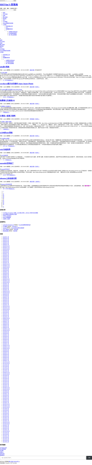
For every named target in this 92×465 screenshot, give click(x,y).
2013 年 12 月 (6, 404)
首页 (4, 12)
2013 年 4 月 (6, 416)
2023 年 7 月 (6, 283)
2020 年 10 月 (6, 318)
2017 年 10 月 (6, 363)
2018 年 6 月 (6, 354)
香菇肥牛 (2, 455)
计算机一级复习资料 (8, 116)
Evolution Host (3, 447)
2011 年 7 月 (6, 435)
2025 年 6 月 (6, 255)
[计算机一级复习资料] (6, 121)
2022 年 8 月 (6, 295)
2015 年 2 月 (6, 384)
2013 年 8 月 (6, 410)
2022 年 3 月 (6, 303)
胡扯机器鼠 (6, 230)
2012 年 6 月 (6, 426)
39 (3, 196)
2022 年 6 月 (6, 298)
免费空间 (8, 174)
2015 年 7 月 (6, 377)
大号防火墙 (7, 188)
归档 (4, 15)
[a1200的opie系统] (4, 138)
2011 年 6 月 (6, 437)
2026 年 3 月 (6, 243)
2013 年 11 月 (6, 405)
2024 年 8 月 (6, 270)
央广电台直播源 (13, 34)
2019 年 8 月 (6, 333)
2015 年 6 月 (6, 378)
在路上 (1, 452)
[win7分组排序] (4, 155)
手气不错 (5, 14)
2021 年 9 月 (6, 310)
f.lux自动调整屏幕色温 (24, 224)
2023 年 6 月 (6, 285)
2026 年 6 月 (6, 238)
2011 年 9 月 (6, 432)
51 (3, 206)
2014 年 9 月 (6, 390)
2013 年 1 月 (6, 420)
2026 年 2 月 (6, 244)
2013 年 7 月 (6, 411)
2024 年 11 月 (6, 265)
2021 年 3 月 (6, 315)
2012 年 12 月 (6, 422)
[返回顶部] (90, 462)
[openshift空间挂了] (5, 169)
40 (3, 197)
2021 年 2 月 (6, 316)
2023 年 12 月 (6, 279)
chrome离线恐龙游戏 (8, 23)
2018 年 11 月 (6, 346)
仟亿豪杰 (5, 226)
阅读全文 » (10, 80)
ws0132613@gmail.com (8, 224)
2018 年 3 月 (6, 359)
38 (3, 195)
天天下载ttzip (6, 229)
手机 (9, 145)
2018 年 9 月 (6, 349)
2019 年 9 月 (6, 331)
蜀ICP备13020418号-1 (14, 461)
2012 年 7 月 (6, 425)
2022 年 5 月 (6, 300)
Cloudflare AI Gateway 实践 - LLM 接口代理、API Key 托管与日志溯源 (20, 212)
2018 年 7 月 (6, 353)
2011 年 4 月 (6, 440)
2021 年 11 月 (6, 307)
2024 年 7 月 (6, 271)
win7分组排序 (5, 149)
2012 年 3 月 (6, 428)
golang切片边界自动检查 (18, 227)
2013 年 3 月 (6, 417)
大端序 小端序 (6, 218)
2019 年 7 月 (6, 334)
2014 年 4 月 (6, 398)
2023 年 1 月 (6, 289)
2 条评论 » (37, 181)
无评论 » (37, 86)
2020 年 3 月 (6, 325)
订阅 (89, 457)
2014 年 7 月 (6, 393)
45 (3, 204)
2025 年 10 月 (6, 249)
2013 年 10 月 (6, 407)
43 (3, 201)
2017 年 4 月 (6, 368)
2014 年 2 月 (6, 401)
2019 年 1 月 (6, 343)
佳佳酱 (1, 450)
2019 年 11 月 (6, 328)
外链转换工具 (9, 26)
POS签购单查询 (13, 33)
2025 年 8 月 (6, 252)
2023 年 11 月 (6, 280)
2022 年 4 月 (6, 301)
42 (3, 200)
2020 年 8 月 (6, 319)
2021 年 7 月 (6, 313)
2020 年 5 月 (6, 324)
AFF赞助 (5, 21)
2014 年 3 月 (6, 399)
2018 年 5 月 (6, 356)
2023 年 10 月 (6, 282)
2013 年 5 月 (6, 414)
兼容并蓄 (32, 70)
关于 (4, 20)
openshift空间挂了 (7, 163)
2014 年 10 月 (6, 389)
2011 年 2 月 (6, 441)
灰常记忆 (2, 453)
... (6, 30)
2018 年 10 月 (6, 348)
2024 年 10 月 (6, 267)
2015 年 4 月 (6, 381)
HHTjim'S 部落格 (9, 4)
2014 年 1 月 (6, 402)
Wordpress (4, 96)
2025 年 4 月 (6, 258)
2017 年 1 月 (6, 371)
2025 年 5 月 (6, 256)
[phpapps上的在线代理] (6, 184)
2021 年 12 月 (6, 306)
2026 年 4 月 (6, 241)
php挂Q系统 (4, 67)
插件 (8, 96)
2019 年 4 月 (6, 339)
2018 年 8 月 (6, 351)
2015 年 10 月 (6, 374)
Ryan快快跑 (3, 449)
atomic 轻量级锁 (7, 217)
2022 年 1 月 (6, 304)
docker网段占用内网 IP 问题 (10, 214)
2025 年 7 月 (6, 253)
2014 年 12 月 (6, 387)
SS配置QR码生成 (13, 31)
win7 (5, 159)
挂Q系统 (6, 80)
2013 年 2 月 (6, 419)
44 (3, 203)
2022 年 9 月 (6, 294)
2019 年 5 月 (6, 337)
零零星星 (32, 119)
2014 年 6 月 (6, 395)
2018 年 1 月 (6, 360)
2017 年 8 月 (6, 366)
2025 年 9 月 (6, 250)
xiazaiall (5, 227)
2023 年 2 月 (6, 288)
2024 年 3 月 (6, 276)
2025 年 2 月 (6, 261)
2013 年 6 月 (6, 413)
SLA (7, 27)
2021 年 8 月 (6, 312)
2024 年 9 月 (6, 268)
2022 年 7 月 (6, 297)
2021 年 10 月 (6, 309)
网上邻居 (5, 17)
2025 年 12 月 (6, 246)
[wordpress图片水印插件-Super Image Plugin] (11, 89)
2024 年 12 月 (6, 264)
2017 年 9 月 (6, 365)
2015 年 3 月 (6, 383)
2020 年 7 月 (6, 321)
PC (3, 129)
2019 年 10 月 (6, 330)
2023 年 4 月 (6, 286)
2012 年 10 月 (6, 423)
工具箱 (4, 24)
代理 (4, 188)
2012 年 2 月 (6, 429)
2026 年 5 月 (6, 240)
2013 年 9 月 (6, 408)
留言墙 (4, 18)
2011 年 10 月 (6, 431)
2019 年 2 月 (6, 342)
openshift (4, 174)
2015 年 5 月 (6, 380)
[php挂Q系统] (3, 72)
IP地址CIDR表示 (7, 215)
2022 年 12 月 (6, 291)
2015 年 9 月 (6, 375)
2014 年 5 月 (6, 396)
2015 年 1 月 (6, 386)
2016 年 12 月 (6, 372)
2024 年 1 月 (6, 277)
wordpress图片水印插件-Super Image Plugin (16, 84)
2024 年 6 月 (6, 273)
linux (6, 145)
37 (3, 194)
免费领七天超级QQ (7, 100)
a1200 (4, 145)
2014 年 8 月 (6, 392)
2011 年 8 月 (6, 434)
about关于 (14, 226)
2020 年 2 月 (6, 327)
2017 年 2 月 (6, 369)
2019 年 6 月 (6, 336)
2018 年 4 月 (6, 357)
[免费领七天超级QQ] (5, 106)
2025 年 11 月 (6, 247)
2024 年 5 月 (6, 274)
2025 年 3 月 (6, 259)
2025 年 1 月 (6, 262)
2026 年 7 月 (6, 237)
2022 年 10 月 (6, 292)
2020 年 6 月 (6, 322)
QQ (3, 80)
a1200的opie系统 (6, 133)
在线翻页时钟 (9, 29)
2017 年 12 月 (6, 362)
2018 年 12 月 (6, 345)
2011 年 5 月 (6, 438)
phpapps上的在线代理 (8, 178)
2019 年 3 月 (6, 340)
